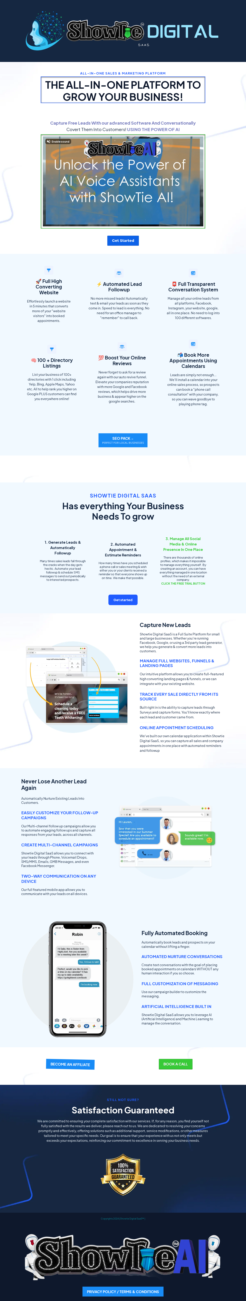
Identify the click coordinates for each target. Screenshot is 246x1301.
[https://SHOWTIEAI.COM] (123, 1258)
